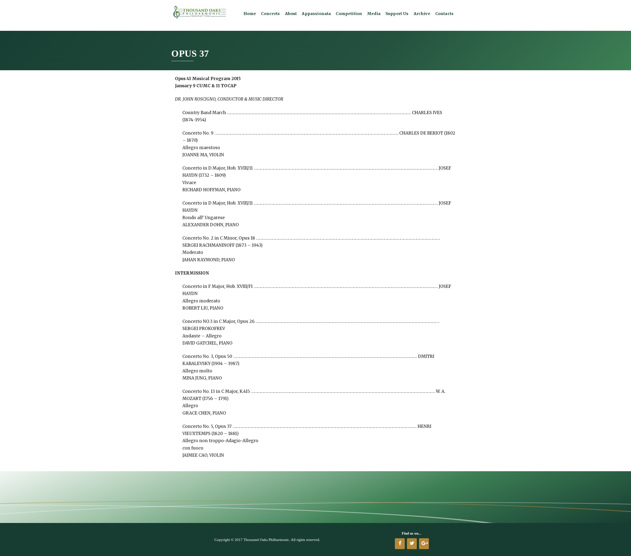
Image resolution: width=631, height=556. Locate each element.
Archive (422, 13)
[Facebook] (400, 543)
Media (374, 13)
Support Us (397, 13)
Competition (349, 13)
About (291, 13)
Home (250, 13)
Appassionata (316, 13)
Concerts (270, 13)
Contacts (444, 13)
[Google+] (424, 543)
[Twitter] (412, 543)
